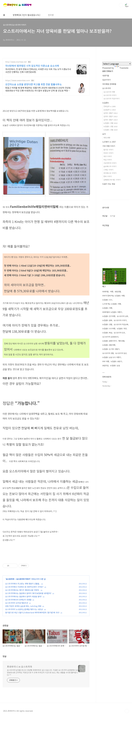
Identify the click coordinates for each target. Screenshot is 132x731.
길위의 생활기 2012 (110, 113)
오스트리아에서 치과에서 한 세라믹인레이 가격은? (24, 587)
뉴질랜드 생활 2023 (110, 126)
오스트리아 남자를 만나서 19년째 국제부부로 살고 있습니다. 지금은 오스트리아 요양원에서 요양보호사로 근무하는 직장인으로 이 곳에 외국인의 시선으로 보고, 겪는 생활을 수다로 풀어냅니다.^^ (42, 672)
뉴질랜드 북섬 (107, 332)
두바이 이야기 (108, 153)
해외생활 (121, 341)
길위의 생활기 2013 (110, 116)
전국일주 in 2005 (110, 106)
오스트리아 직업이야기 (111, 98)
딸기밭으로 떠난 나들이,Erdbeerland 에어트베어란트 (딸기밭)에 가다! (32, 612)
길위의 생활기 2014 (110, 120)
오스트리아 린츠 (119, 332)
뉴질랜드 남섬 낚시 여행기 (111, 357)
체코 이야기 (108, 156)
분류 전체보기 (107, 71)
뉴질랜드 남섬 (115, 365)
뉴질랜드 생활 (107, 324)
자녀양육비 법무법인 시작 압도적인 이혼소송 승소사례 (32, 65)
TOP (127, 711)
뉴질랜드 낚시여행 (108, 328)
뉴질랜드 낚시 (107, 300)
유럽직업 (105, 365)
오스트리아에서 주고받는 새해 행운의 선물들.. (22, 583)
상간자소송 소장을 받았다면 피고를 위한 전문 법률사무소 (33, 84)
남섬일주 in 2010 (110, 110)
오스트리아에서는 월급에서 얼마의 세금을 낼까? (23, 596)
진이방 (51, 14)
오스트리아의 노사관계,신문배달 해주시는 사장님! (24, 609)
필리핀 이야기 (108, 149)
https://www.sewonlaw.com (17, 80)
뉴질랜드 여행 (107, 308)
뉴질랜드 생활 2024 (110, 130)
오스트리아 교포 (122, 316)
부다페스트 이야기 (110, 173)
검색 (121, 5)
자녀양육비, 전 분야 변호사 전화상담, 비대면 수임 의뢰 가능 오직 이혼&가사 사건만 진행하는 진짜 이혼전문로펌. (38, 70)
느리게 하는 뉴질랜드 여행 (111, 304)
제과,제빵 (107, 137)
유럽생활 (118, 291)
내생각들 (105, 75)
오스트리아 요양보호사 (110, 337)
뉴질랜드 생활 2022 (110, 123)
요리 (104, 134)
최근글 (104, 216)
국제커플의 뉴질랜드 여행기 (112, 312)
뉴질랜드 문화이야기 (109, 341)
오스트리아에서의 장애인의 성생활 (18, 599)
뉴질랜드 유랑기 (116, 361)
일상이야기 (106, 79)
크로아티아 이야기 (110, 163)
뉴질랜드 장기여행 (108, 316)
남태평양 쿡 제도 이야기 (112, 179)
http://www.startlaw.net (16, 62)
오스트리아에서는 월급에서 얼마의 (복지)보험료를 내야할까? (28, 593)
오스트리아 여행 (109, 92)
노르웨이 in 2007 (109, 141)
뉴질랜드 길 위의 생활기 (110, 349)
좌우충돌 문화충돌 (109, 84)
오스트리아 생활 (108, 353)
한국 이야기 (108, 176)
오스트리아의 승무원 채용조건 (16, 603)
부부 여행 (105, 361)
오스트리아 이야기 (23, 579)
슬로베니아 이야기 (110, 166)
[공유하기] (11, 566)
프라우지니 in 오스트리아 (19, 666)
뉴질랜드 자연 (122, 328)
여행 (111, 291)
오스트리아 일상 (121, 353)
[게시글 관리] (14, 566)
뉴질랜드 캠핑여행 (108, 345)
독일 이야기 (108, 159)
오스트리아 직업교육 (121, 324)
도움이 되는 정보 (108, 184)
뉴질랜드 (105, 102)
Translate (123, 67)
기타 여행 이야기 (108, 146)
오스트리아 (10, 579)
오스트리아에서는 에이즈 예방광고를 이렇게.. (22, 590)
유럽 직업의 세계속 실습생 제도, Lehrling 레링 (23, 606)
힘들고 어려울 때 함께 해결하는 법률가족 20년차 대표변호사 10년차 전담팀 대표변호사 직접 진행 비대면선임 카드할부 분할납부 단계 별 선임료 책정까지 (38, 89)
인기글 (112, 216)
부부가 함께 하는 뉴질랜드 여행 (113, 295)
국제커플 (105, 291)
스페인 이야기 (108, 169)
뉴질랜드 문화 (107, 320)
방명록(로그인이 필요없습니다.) (26, 14)
